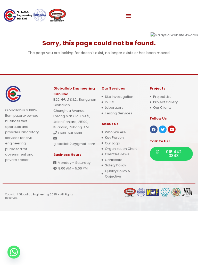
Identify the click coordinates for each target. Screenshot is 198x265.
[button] (129, 15)
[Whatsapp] (13, 252)
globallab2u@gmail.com (74, 143)
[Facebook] (154, 129)
